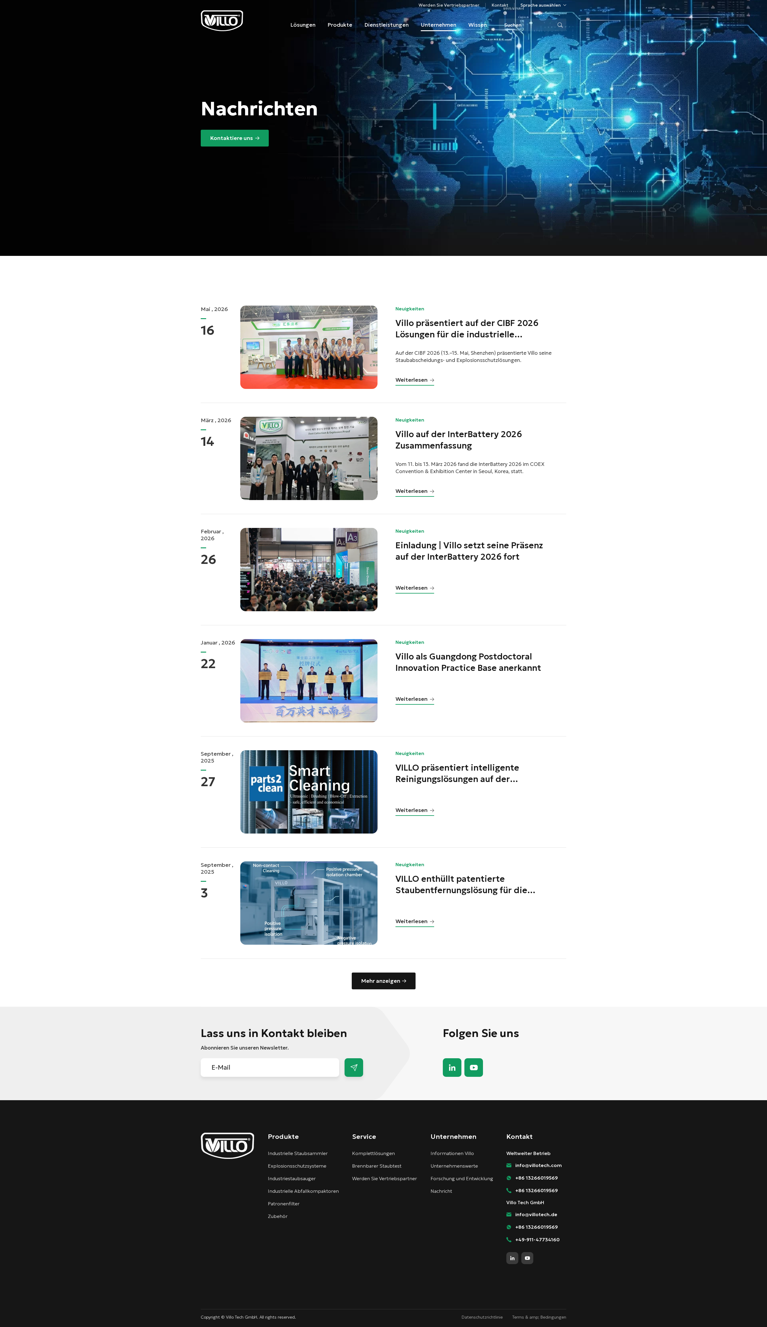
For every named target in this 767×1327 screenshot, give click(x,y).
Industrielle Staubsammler (298, 1153)
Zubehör (278, 1216)
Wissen (477, 24)
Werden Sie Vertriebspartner (449, 5)
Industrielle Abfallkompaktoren (303, 1191)
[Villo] (222, 20)
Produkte (339, 24)
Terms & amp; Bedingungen (539, 1317)
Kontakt (500, 5)
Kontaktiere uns (231, 138)
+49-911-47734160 (537, 1240)
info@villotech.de (536, 1214)
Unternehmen (438, 24)
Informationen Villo (452, 1153)
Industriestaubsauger (292, 1178)
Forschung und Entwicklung (462, 1178)
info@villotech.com (749, 1311)
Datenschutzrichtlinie (482, 1317)
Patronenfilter (284, 1204)
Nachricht (441, 1191)
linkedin (452, 1067)
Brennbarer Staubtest (376, 1166)
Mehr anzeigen (380, 980)
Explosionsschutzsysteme (297, 1166)
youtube (473, 1067)
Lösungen (302, 24)
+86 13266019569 (536, 1178)
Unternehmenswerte (454, 1166)
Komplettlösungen (373, 1153)
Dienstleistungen (386, 24)
